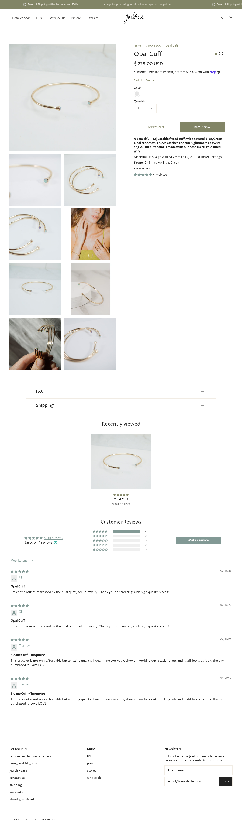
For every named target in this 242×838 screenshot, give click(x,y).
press (91, 763)
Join (226, 781)
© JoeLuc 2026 (18, 819)
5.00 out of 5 (53, 538)
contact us (17, 778)
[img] (20, 571)
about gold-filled (21, 799)
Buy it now (202, 127)
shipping (15, 785)
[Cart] (230, 18)
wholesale (94, 778)
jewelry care (18, 771)
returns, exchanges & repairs (30, 756)
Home (138, 46)
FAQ (40, 391)
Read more (142, 168)
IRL (89, 756)
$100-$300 (153, 46)
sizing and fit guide (23, 763)
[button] (143, 175)
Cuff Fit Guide (144, 80)
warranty (16, 792)
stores (91, 771)
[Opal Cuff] (121, 461)
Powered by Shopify (44, 819)
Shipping (45, 405)
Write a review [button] (198, 540)
